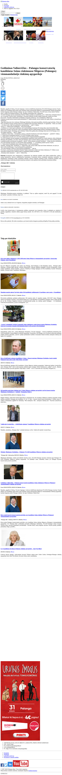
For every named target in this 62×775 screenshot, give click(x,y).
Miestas (23, 263)
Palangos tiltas (14, 14)
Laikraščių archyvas (9, 7)
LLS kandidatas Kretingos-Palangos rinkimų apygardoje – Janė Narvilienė (21, 548)
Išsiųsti (3, 187)
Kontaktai (6, 5)
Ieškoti (18, 13)
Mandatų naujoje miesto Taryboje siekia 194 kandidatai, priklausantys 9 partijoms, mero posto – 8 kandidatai (31, 292)
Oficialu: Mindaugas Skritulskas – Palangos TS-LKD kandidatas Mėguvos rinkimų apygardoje (27, 452)
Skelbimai (6, 754)
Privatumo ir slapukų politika (11, 757)
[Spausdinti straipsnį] (3, 89)
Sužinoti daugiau (32, 770)
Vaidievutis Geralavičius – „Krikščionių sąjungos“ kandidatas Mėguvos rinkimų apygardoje (26, 424)
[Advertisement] (31, 54)
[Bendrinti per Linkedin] (3, 95)
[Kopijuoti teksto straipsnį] (3, 85)
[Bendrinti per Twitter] (3, 100)
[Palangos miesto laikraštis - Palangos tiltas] (5, 1)
